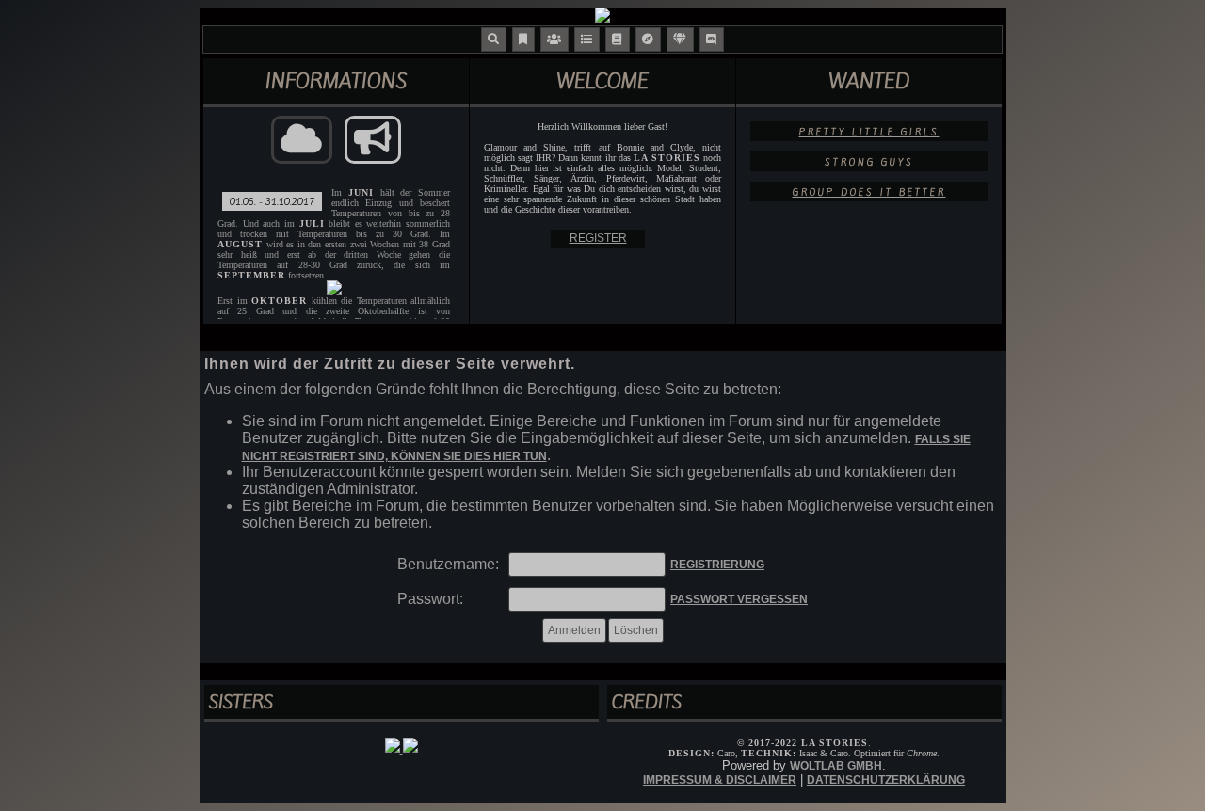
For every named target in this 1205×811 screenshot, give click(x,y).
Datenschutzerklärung (886, 780)
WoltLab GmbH (836, 765)
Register (598, 238)
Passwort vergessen (739, 599)
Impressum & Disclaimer (719, 780)
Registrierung (717, 564)
